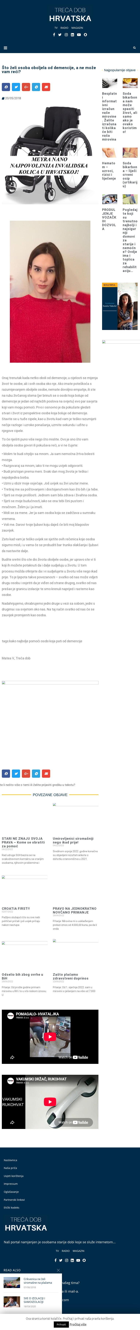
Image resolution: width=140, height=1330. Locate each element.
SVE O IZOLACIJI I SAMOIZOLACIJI (34, 1300)
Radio (64, 27)
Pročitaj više (78, 1324)
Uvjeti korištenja (14, 1176)
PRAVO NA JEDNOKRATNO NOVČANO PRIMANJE (75, 910)
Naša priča (10, 1168)
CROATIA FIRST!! (16, 908)
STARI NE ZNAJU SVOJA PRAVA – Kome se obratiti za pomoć (23, 842)
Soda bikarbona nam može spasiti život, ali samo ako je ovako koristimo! (130, 113)
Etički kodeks (11, 1207)
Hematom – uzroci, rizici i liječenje (109, 170)
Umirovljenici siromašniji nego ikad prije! (73, 840)
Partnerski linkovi (14, 1199)
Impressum (11, 1183)
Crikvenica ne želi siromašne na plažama (38, 1280)
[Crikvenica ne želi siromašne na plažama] (12, 1282)
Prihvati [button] (61, 1324)
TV (56, 27)
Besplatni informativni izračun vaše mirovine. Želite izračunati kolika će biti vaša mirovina (109, 116)
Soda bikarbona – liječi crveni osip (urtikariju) (130, 174)
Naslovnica (10, 1160)
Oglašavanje (11, 1191)
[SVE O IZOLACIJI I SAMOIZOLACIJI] (12, 1301)
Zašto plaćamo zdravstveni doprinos (71, 976)
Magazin (77, 27)
